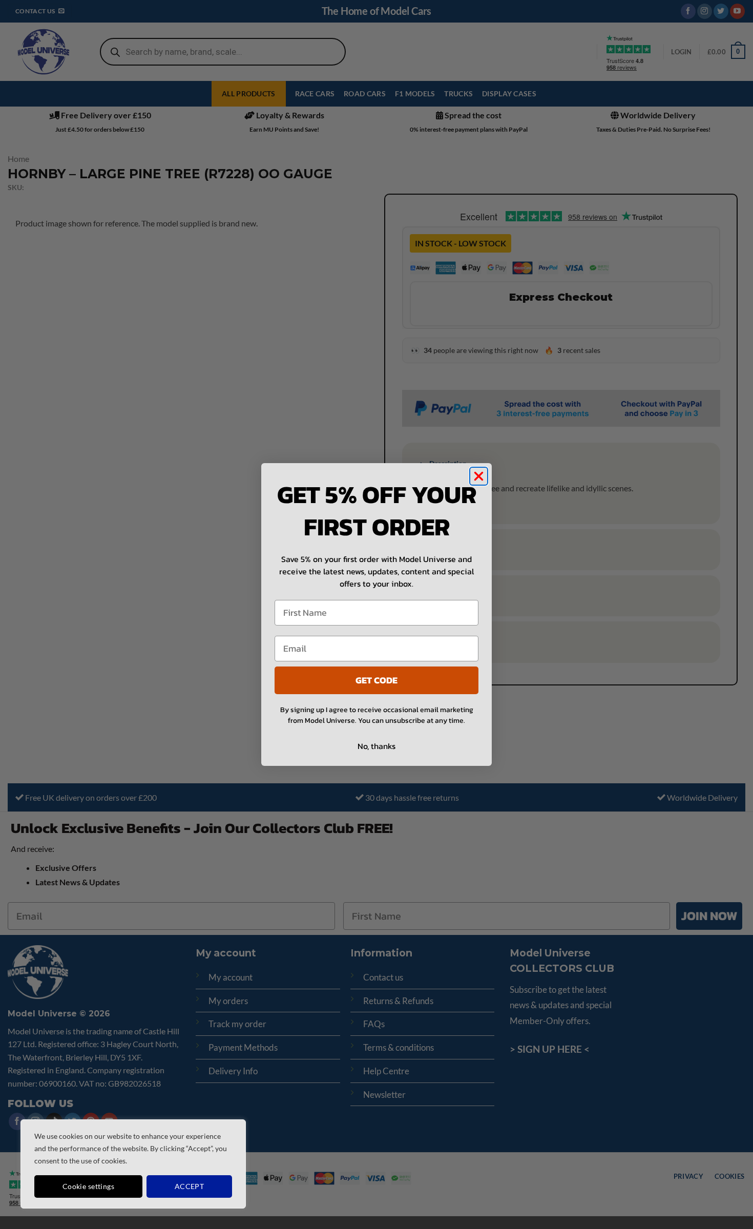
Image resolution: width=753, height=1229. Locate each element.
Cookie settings (88, 1186)
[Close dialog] (479, 476)
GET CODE (376, 680)
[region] (133, 1164)
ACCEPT (189, 1186)
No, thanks (376, 746)
